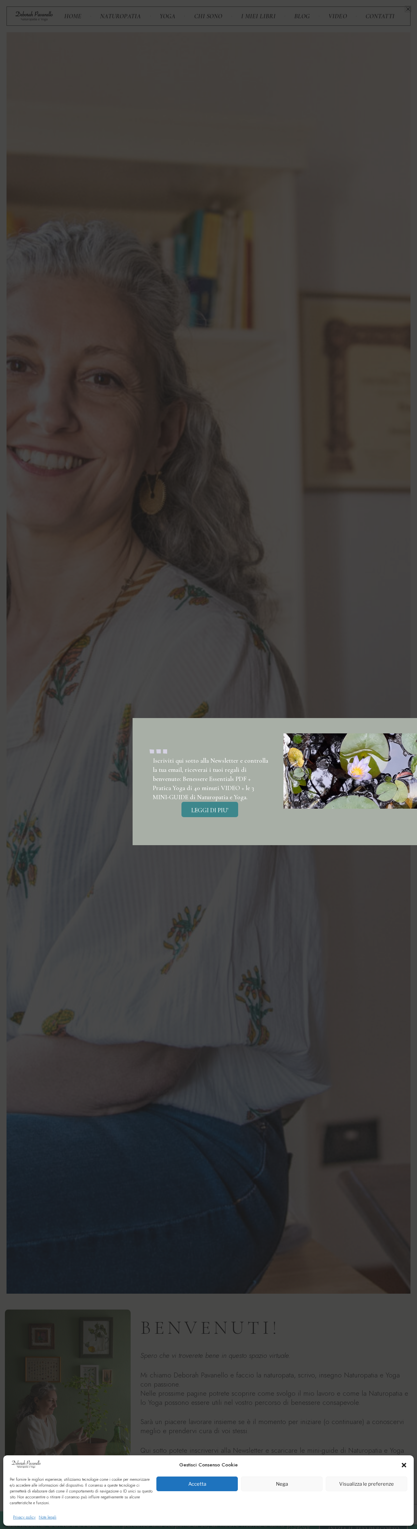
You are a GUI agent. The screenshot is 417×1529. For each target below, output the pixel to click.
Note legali (47, 1517)
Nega (282, 1484)
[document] (208, 764)
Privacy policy (24, 1517)
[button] (404, 1465)
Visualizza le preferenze (366, 1484)
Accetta (197, 1484)
